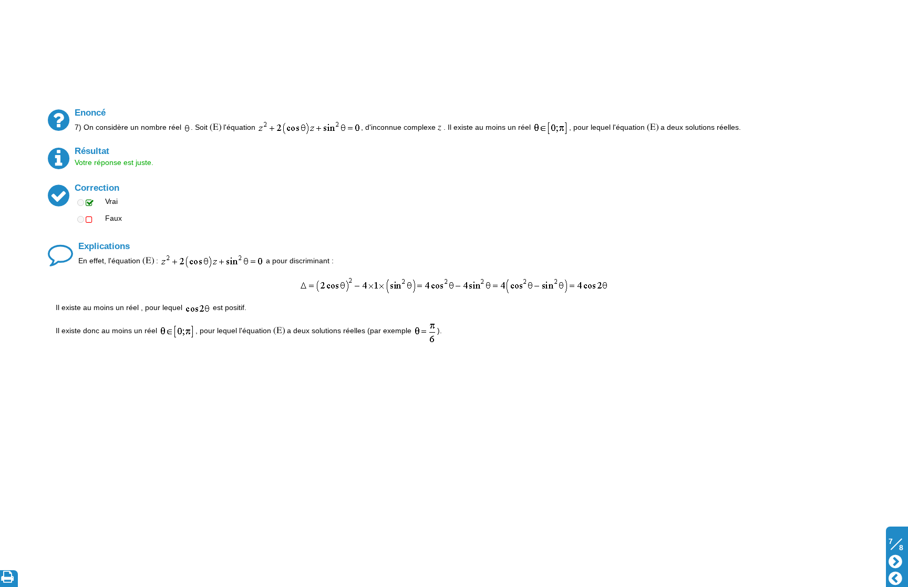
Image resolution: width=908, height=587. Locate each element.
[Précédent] (895, 577)
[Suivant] (895, 560)
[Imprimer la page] (9, 578)
